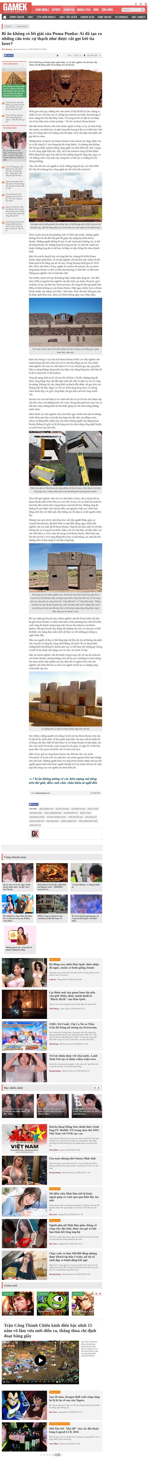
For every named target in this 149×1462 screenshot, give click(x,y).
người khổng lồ (71, 813)
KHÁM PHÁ (69, 9)
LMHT (30, 16)
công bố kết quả (75, 817)
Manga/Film (62, 979)
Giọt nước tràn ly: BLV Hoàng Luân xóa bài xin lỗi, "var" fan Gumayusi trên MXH (14, 197)
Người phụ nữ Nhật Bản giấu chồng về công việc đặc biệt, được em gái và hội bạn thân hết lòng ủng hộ (73, 1228)
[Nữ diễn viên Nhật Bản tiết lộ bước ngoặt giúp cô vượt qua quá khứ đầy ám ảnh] (24, 1202)
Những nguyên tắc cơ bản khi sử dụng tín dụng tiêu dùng (19, 948)
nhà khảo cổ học (37, 817)
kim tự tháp (93, 809)
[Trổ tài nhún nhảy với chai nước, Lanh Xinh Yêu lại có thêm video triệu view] (24, 1067)
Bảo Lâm (53, 1214)
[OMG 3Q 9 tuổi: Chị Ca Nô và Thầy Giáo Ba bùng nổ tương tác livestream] (24, 1036)
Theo (65, 793)
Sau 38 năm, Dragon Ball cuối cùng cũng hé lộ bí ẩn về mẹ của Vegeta (74, 1398)
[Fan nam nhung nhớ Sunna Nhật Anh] (24, 1170)
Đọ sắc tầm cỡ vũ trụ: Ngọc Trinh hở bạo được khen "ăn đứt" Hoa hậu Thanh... (16, 887)
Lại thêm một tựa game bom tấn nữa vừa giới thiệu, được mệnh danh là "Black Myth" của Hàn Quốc (72, 996)
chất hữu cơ (35, 825)
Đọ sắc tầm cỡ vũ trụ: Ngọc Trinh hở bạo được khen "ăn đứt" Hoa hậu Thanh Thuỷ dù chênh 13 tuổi (13, 155)
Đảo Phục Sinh (36, 813)
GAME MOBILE (42, 9)
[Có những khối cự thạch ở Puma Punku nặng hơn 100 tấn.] (65, 698)
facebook (136, 4)
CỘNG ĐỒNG (107, 9)
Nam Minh (53, 1150)
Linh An (52, 979)
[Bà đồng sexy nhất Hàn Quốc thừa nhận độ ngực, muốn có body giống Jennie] (24, 972)
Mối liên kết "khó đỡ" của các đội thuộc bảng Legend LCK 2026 (74, 1430)
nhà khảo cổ (90, 817)
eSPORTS (56, 9)
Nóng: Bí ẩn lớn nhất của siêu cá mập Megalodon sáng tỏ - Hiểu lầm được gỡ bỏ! (15, 118)
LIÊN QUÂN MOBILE (46, 16)
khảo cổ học (85, 813)
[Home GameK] (5, 17)
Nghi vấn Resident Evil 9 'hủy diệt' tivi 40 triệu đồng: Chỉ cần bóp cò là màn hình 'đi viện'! (15, 185)
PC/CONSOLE (121, 16)
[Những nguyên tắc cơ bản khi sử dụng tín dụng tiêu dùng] (20, 936)
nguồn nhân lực (37, 821)
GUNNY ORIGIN (17, 16)
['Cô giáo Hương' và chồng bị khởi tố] (86, 873)
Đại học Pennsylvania (56, 817)
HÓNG (96, 9)
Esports (62, 1150)
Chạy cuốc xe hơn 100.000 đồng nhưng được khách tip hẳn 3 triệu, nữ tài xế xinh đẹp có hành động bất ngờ (73, 1257)
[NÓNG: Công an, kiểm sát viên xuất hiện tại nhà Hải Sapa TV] (52, 905)
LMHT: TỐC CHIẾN (68, 16)
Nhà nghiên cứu (46, 809)
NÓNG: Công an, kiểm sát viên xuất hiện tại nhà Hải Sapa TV (50, 917)
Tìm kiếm (143, 10)
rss (146, 4)
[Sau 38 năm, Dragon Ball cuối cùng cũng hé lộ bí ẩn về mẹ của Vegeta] (24, 1405)
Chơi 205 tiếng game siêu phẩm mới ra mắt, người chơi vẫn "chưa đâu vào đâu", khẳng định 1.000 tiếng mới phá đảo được (14, 171)
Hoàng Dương (55, 1071)
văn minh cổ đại (78, 809)
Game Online (65, 1009)
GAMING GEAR (87, 16)
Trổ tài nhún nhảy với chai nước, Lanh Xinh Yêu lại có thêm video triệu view (73, 1057)
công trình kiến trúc (88, 821)
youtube (141, 4)
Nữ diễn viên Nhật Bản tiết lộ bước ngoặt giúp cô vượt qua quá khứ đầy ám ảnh (74, 1197)
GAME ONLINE (105, 16)
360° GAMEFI (138, 16)
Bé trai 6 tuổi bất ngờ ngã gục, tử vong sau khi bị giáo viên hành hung (85, 918)
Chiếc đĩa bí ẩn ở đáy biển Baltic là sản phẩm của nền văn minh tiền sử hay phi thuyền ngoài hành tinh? (15, 106)
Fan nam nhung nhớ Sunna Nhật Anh (72, 1158)
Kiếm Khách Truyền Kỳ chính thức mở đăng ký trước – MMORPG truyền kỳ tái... (52, 887)
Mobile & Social (66, 1044)
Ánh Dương (53, 1044)
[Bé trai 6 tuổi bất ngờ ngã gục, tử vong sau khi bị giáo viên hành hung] (86, 905)
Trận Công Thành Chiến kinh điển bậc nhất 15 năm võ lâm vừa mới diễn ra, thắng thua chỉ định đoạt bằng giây (50, 1330)
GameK (8, 26)
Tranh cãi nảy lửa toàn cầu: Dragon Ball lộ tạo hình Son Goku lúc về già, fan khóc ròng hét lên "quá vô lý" (15, 226)
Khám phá (22, 26)
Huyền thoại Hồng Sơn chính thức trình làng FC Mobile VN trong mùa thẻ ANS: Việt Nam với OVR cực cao (74, 1130)
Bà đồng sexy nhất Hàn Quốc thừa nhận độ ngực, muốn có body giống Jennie (74, 966)
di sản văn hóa (62, 809)
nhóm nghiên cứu (69, 821)
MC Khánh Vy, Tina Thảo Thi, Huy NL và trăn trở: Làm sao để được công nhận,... (17, 918)
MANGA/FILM (83, 9)
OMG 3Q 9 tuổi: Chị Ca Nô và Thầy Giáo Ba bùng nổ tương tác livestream (73, 1025)
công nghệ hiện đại (52, 813)
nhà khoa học (53, 821)
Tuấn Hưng (53, 1009)
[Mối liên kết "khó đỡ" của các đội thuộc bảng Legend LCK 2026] (24, 1436)
